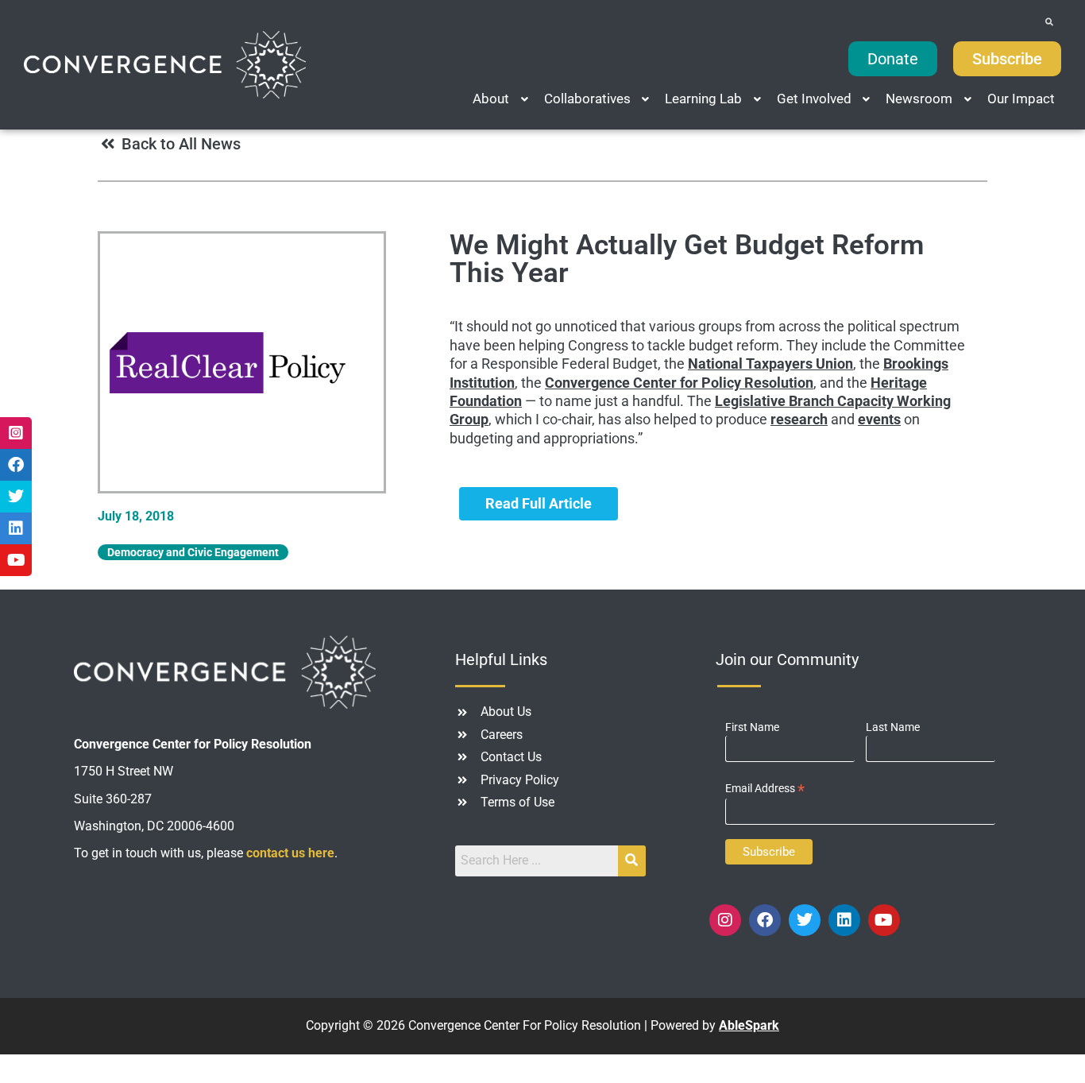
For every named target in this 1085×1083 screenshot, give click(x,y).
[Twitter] (805, 920)
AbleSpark (749, 1025)
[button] (502, 99)
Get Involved (814, 98)
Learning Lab (703, 98)
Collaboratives (587, 98)
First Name (752, 727)
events (879, 419)
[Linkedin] (844, 920)
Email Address (765, 788)
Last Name (893, 727)
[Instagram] (725, 920)
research (799, 419)
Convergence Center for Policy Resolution (679, 382)
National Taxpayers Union (770, 363)
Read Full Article (538, 503)
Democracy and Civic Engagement (193, 552)
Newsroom (919, 98)
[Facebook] (765, 920)
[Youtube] (884, 920)
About (491, 98)
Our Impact (1021, 98)
